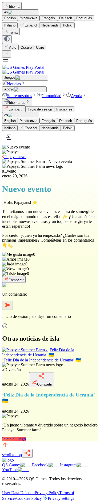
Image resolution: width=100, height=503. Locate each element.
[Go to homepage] (50, 69)
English (10, 18)
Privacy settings (61, 498)
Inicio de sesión (40, 109)
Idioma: (17, 103)
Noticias (14, 84)
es (6, 12)
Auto (12, 47)
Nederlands (50, 25)
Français (48, 18)
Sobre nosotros (19, 95)
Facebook (40, 465)
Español (31, 25)
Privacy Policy (47, 492)
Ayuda (76, 95)
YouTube (10, 469)
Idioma (14, 7)
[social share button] (27, 453)
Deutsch (65, 18)
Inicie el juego (14, 439)
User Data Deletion (18, 492)
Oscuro (26, 47)
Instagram (68, 465)
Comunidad (51, 95)
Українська (28, 18)
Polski (68, 25)
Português (84, 18)
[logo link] (8, 460)
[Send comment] (7, 305)
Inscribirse (64, 109)
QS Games (11, 465)
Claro (40, 47)
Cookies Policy (29, 498)
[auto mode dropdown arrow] (7, 39)
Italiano (9, 25)
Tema (13, 33)
